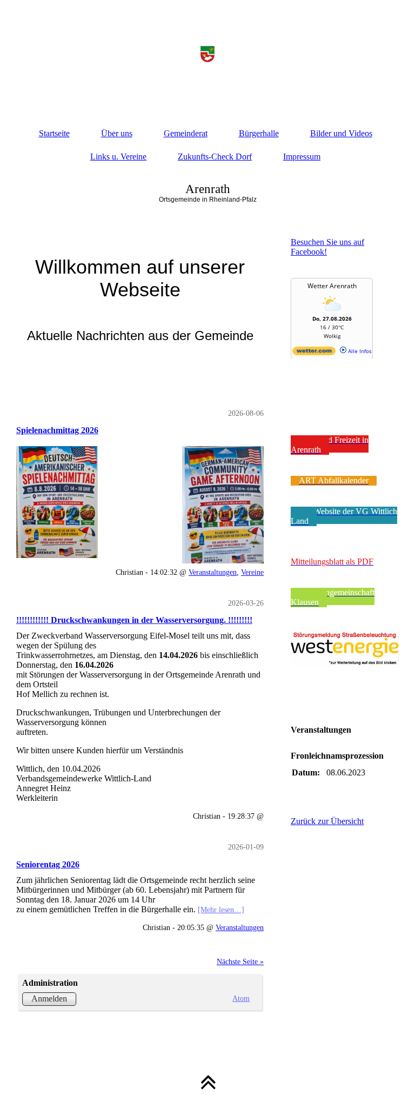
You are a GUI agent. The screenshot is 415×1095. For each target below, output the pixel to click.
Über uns (116, 133)
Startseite (54, 133)
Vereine (252, 572)
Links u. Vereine (118, 156)
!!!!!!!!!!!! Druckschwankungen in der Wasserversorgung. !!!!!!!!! (134, 620)
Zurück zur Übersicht (327, 821)
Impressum (301, 156)
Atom (241, 998)
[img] (207, 54)
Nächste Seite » (240, 961)
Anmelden (49, 998)
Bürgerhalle (259, 133)
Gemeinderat (186, 133)
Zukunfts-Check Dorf (215, 156)
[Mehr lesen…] (221, 909)
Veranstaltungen (213, 572)
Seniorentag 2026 (47, 864)
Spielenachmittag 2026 (57, 430)
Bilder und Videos (341, 133)
